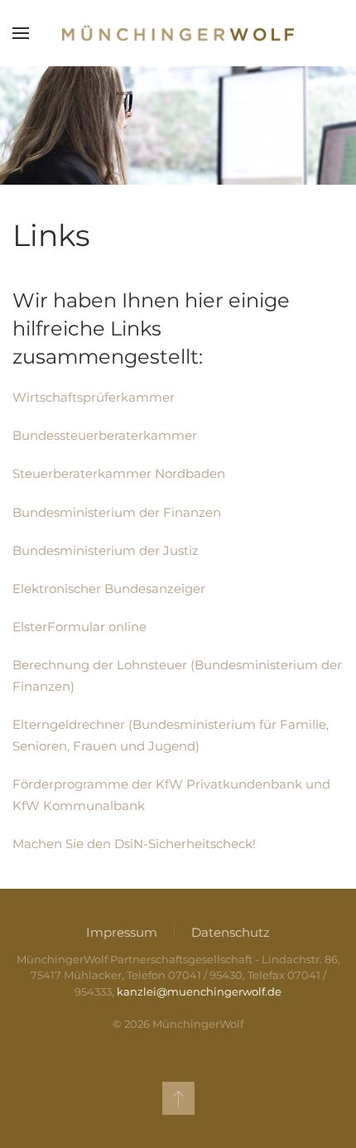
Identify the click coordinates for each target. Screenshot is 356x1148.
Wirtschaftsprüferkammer (93, 397)
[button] (20, 33)
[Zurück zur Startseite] (178, 33)
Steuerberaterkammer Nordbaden (118, 473)
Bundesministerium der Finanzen (116, 512)
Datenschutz (230, 932)
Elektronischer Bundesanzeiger (108, 588)
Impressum (121, 932)
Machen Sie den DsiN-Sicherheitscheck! (134, 843)
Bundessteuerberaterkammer (104, 435)
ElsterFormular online (79, 626)
